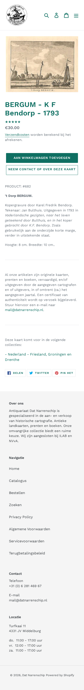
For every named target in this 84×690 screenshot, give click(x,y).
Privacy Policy (21, 517)
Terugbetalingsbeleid (27, 553)
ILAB (63, 436)
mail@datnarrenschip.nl (24, 310)
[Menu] (76, 15)
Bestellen (17, 493)
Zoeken (15, 505)
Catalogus (17, 481)
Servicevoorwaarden (26, 541)
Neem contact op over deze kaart (42, 169)
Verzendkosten (17, 135)
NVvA (13, 441)
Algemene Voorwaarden (29, 529)
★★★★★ (13, 122)
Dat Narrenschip (33, 675)
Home (14, 468)
